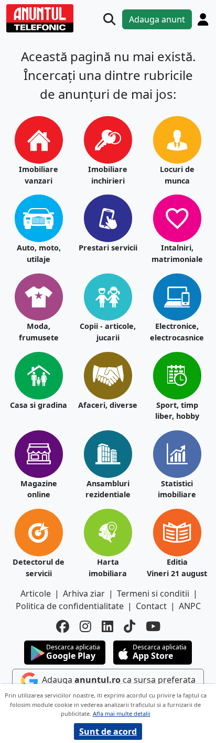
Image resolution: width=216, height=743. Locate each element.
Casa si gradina (38, 405)
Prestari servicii (108, 248)
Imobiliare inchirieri (107, 175)
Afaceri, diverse (107, 405)
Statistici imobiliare (177, 489)
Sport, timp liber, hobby (177, 410)
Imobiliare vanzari (38, 175)
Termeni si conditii (153, 593)
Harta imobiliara (108, 567)
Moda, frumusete (39, 331)
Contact (151, 606)
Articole (35, 593)
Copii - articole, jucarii (108, 331)
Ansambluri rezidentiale (108, 489)
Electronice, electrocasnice (177, 331)
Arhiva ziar (84, 593)
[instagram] (85, 626)
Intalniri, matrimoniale (177, 253)
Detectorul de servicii (38, 567)
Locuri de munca (177, 175)
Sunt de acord (108, 731)
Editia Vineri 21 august (177, 567)
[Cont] (203, 19)
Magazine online (38, 489)
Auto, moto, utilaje (39, 253)
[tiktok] (129, 626)
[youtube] (153, 626)
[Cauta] (109, 19)
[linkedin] (107, 626)
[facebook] (62, 626)
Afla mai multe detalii (121, 713)
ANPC (190, 606)
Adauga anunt (157, 19)
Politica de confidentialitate (70, 606)
